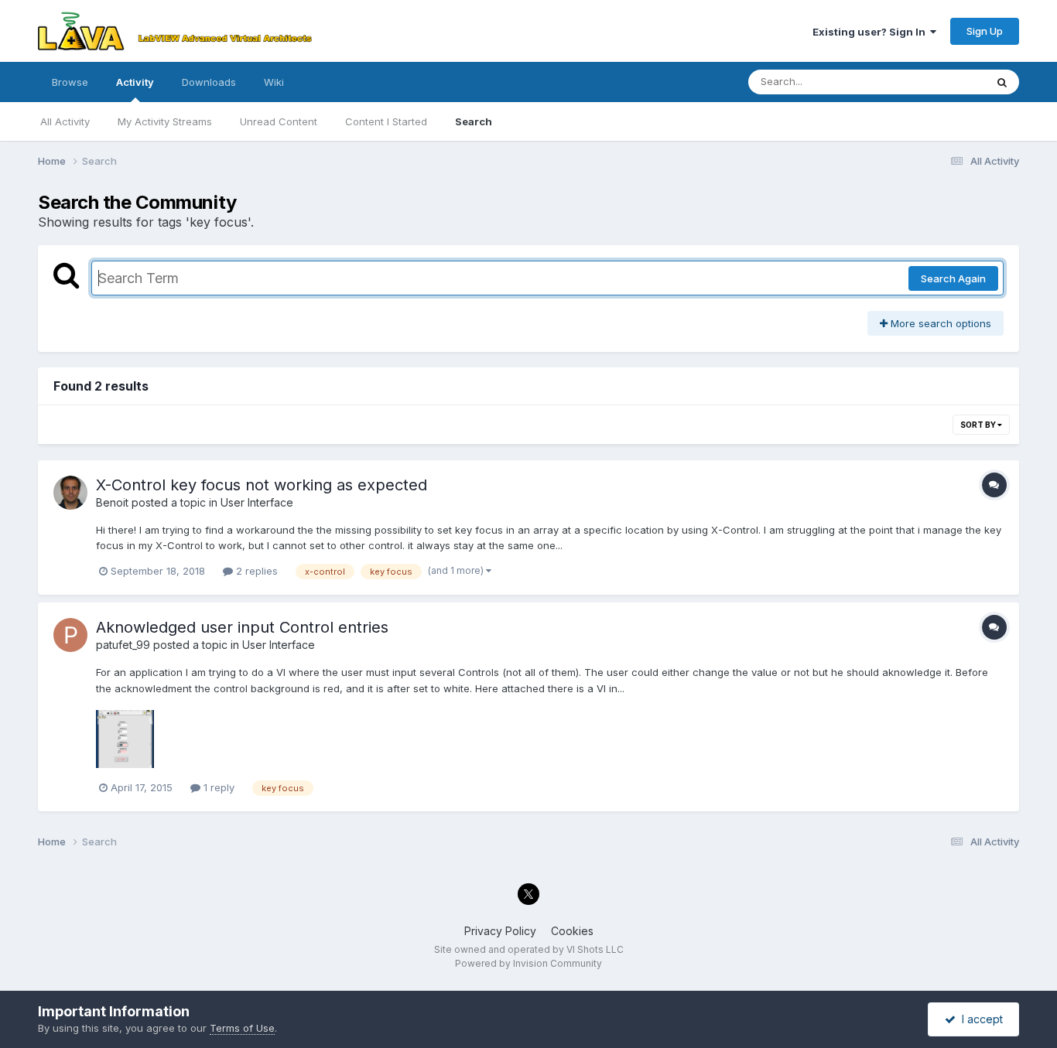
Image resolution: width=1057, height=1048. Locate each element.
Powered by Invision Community (528, 963)
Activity (135, 82)
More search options (939, 323)
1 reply (217, 787)
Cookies (572, 930)
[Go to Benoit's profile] (70, 493)
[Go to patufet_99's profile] (70, 635)
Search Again (953, 278)
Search (473, 121)
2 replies (255, 571)
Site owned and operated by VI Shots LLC (529, 949)
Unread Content (278, 121)
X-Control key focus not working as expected (261, 485)
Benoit (112, 502)
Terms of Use (242, 1028)
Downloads (209, 82)
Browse (70, 82)
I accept (979, 1019)
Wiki (274, 82)
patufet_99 (123, 644)
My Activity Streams (165, 121)
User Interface (257, 502)
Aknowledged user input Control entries (242, 627)
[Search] (1002, 82)
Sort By (978, 424)
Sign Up (984, 31)
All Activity (65, 121)
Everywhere (937, 81)
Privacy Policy (500, 930)
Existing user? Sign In (871, 32)
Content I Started (386, 121)
